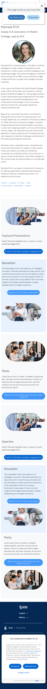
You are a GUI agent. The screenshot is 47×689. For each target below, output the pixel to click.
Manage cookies (23, 673)
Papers (28, 186)
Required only (30, 666)
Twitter (4, 183)
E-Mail (21, 183)
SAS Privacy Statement (34, 651)
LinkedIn (12, 183)
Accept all (15, 666)
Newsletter (18, 186)
